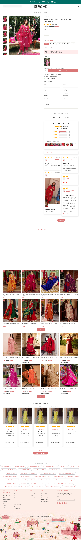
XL (63, 44)
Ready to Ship (38, 12)
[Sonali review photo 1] (52, 191)
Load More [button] (61, 220)
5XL (52, 47)
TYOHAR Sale (16, 10)
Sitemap (31, 500)
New (9, 10)
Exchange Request (34, 497)
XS (46, 44)
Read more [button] (66, 213)
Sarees (4, 497)
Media (15, 502)
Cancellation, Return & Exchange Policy (46, 498)
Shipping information (61, 113)
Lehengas (5, 501)
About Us (16, 493)
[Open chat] (78, 532)
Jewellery (69, 10)
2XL (68, 44)
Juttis (4, 509)
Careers (16, 497)
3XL (73, 44)
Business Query (17, 504)
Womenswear (34, 10)
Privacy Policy (44, 495)
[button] (47, 24)
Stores (15, 495)
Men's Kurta (5, 507)
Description (61, 110)
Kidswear (50, 10)
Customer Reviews (18, 500)
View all (41, 329)
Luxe (45, 12)
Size (45, 40)
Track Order (32, 495)
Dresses (4, 503)
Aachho (46, 16)
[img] (48, 158)
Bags (63, 10)
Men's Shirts (5, 505)
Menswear (42, 10)
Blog (15, 506)
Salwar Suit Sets (6, 495)
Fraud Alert (32, 493)
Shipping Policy (44, 493)
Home (4, 15)
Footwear (57, 10)
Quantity (47, 34)
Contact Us (32, 502)
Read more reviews (40, 453)
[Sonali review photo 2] (46, 205)
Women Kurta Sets (7, 499)
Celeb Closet (17, 508)
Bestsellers (25, 10)
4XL (46, 47)
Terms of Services (45, 501)
